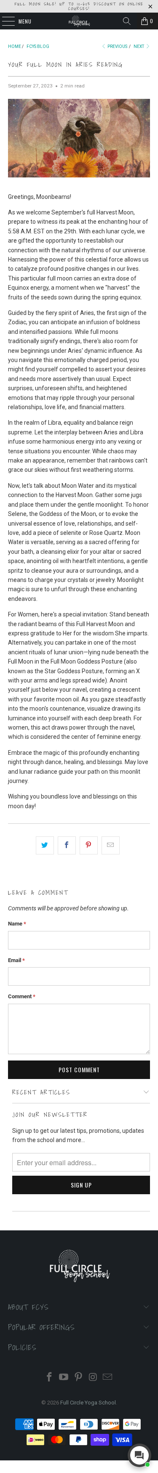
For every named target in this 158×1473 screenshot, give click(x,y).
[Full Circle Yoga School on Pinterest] (78, 1378)
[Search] (127, 21)
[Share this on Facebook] (67, 845)
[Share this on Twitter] (45, 845)
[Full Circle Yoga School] (79, 21)
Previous (117, 46)
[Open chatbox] (139, 1455)
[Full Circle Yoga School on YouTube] (64, 1378)
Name (17, 923)
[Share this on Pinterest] (89, 845)
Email (16, 960)
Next (139, 46)
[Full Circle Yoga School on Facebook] (49, 1378)
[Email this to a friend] (111, 845)
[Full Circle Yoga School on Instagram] (93, 1378)
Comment (21, 996)
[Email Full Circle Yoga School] (108, 1378)
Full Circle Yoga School (88, 1402)
